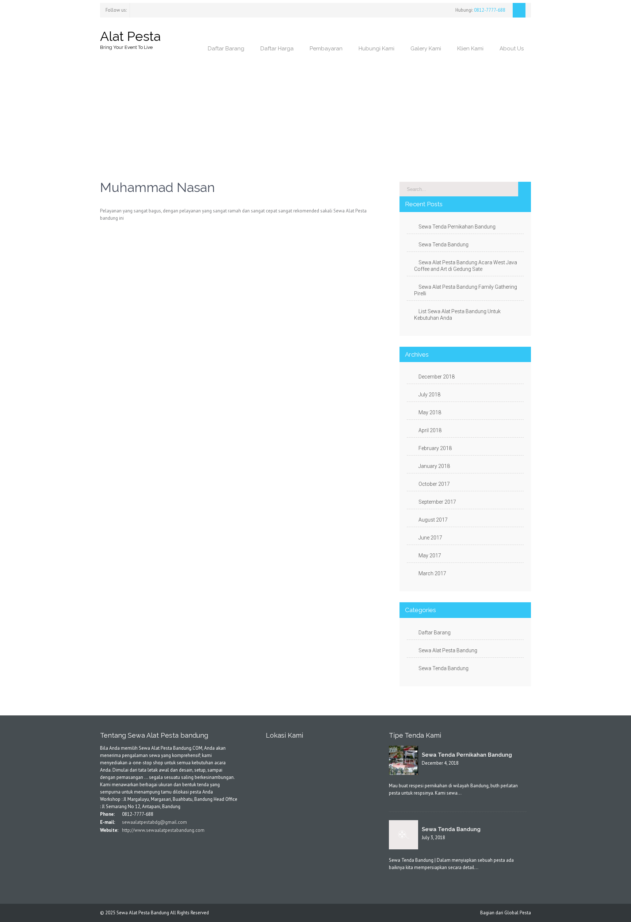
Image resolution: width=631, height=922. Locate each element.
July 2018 (429, 394)
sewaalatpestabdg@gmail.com (154, 822)
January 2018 (434, 466)
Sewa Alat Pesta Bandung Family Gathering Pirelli (465, 290)
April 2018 (429, 430)
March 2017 (432, 573)
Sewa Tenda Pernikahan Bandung (457, 227)
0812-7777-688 (489, 10)
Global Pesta (517, 913)
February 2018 (435, 448)
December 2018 (436, 377)
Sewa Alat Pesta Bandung (447, 650)
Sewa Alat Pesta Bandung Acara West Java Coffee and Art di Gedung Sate (465, 266)
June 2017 (430, 538)
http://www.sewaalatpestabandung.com (162, 830)
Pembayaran (326, 48)
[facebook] (132, 9)
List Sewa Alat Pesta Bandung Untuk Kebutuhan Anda (457, 314)
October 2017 (434, 484)
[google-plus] (124, 845)
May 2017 (429, 555)
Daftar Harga (277, 48)
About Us (512, 48)
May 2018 (429, 412)
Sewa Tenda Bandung (443, 244)
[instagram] (145, 9)
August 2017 (433, 520)
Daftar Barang (226, 48)
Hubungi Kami (376, 48)
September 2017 (437, 502)
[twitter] (138, 9)
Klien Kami (470, 48)
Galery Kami (425, 48)
